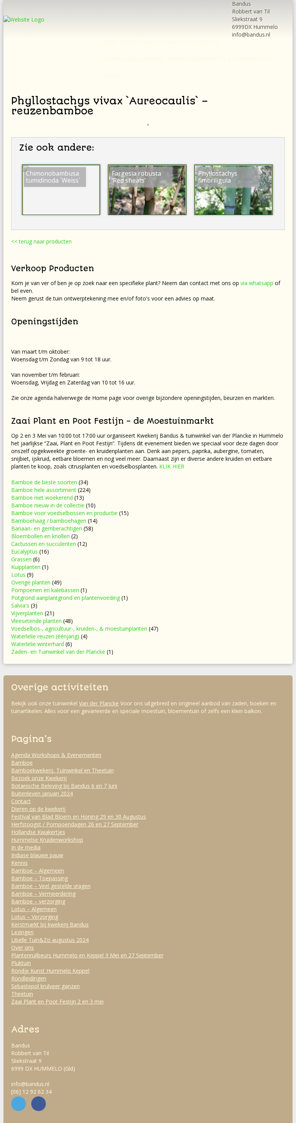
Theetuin (206, 42)
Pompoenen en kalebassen (45, 590)
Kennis (19, 862)
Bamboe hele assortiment (43, 490)
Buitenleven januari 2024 (42, 793)
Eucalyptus (24, 551)
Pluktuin (175, 42)
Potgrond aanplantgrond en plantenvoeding (65, 597)
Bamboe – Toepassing (39, 878)
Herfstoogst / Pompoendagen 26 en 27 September (74, 824)
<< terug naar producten (41, 241)
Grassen (21, 559)
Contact (113, 75)
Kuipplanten (25, 567)
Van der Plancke (99, 703)
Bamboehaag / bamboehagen (48, 520)
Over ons (22, 947)
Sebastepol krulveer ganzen (45, 986)
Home (108, 42)
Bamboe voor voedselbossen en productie (64, 513)
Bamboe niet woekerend (42, 497)
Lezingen (22, 932)
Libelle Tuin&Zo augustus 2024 (50, 939)
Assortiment (139, 42)
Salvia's (20, 605)
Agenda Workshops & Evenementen (220, 58)
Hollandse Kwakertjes (38, 832)
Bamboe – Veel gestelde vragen (51, 886)
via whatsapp (256, 283)
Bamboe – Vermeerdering (43, 893)
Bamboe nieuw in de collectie (47, 505)
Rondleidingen (28, 978)
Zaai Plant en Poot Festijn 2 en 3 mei (57, 1001)
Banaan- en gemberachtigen (46, 528)
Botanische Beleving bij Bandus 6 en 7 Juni (64, 785)
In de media (25, 847)
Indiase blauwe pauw (37, 855)
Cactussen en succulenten (43, 543)
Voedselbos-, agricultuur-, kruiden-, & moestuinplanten (79, 628)
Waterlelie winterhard (37, 644)
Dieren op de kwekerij (38, 808)
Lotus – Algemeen (34, 909)
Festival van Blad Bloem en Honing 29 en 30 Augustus (78, 816)
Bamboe (22, 762)
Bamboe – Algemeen (37, 870)
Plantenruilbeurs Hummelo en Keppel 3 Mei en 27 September (87, 955)
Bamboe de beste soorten (44, 482)
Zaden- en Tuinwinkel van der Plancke (58, 651)
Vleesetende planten (36, 620)
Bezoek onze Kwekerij (132, 58)
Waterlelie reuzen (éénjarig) (45, 636)
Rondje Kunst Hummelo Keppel (50, 970)
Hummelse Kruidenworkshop (47, 839)
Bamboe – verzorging (38, 901)
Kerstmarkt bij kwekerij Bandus (50, 924)
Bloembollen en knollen (40, 536)
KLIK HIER (171, 466)
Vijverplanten (27, 613)
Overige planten (30, 582)
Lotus (18, 574)
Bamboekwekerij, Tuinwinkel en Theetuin (62, 770)
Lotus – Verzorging (34, 916)
